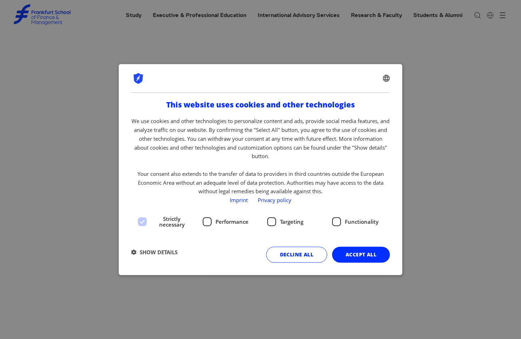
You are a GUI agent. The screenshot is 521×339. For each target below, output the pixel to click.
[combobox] (386, 78)
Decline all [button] (296, 254)
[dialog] (260, 169)
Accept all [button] (361, 254)
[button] (154, 252)
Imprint (239, 200)
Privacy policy (274, 200)
